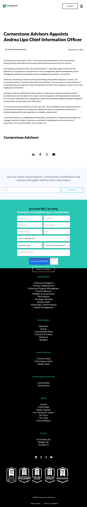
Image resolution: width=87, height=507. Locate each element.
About (43, 398)
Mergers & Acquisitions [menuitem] (43, 294)
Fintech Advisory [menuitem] (43, 291)
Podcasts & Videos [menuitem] (43, 334)
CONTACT (70, 6)
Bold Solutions (43, 277)
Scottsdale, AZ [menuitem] (44, 439)
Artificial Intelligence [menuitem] (43, 283)
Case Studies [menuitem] (43, 383)
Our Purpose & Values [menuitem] (43, 412)
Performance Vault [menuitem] (43, 361)
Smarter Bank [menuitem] (43, 302)
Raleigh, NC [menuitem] (43, 442)
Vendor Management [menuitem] (43, 307)
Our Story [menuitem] (43, 415)
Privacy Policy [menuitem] (35, 503)
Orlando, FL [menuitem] (43, 445)
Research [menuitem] (43, 337)
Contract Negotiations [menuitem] (43, 285)
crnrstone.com (40, 123)
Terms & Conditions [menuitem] (51, 503)
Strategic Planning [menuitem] (43, 299)
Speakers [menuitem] (43, 340)
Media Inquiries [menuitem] (43, 409)
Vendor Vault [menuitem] (43, 364)
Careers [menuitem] (43, 404)
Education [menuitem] (43, 326)
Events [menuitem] (43, 329)
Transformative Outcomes (43, 376)
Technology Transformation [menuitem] (43, 304)
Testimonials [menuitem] (43, 385)
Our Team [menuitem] (43, 418)
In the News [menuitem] (43, 407)
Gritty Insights (43, 320)
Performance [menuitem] (43, 296)
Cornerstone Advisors (16, 49)
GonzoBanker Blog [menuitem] (43, 331)
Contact (43, 433)
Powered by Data (43, 352)
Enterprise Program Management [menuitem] (43, 288)
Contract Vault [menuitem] (43, 358)
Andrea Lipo (25, 63)
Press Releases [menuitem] (43, 420)
